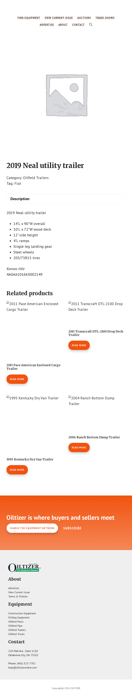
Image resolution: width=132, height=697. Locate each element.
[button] (90, 24)
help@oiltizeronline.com (22, 667)
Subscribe (72, 528)
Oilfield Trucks (16, 634)
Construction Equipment (22, 613)
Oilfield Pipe (15, 625)
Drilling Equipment (19, 617)
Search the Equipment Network (32, 528)
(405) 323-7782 (26, 663)
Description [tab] (19, 198)
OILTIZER (66, 8)
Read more (17, 379)
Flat (17, 183)
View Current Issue (19, 592)
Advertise (13, 588)
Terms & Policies (18, 596)
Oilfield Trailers (36, 177)
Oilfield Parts (16, 621)
